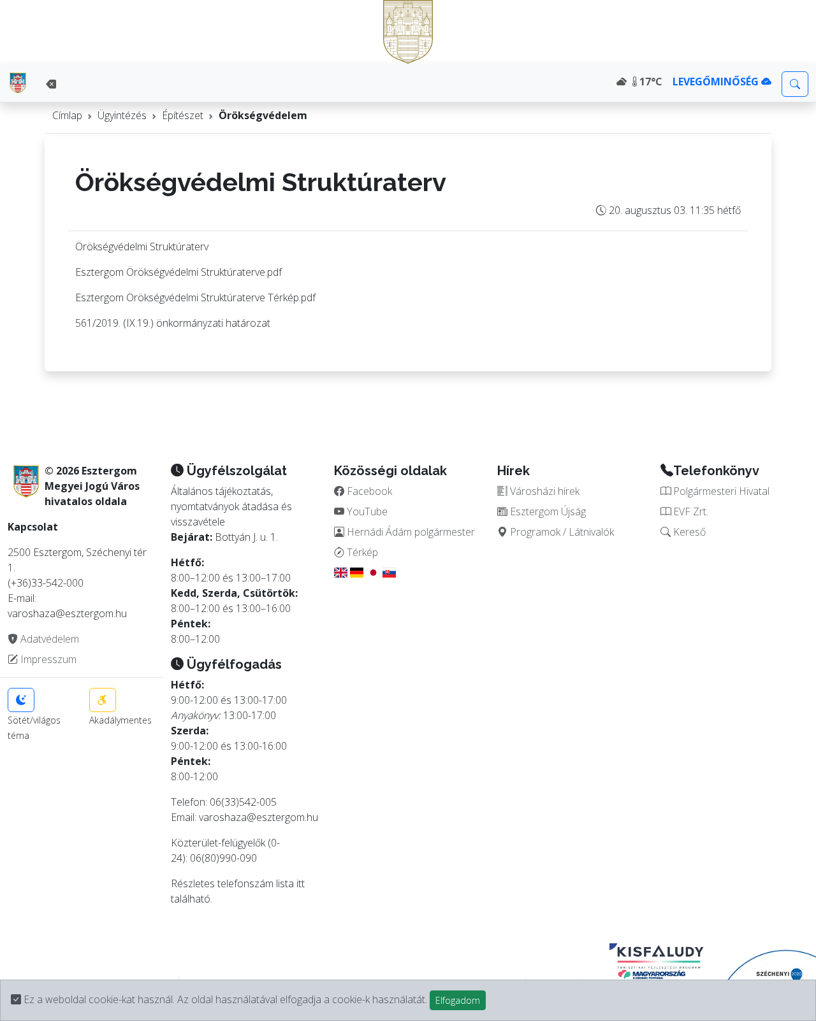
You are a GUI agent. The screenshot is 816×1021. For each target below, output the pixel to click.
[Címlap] (18, 82)
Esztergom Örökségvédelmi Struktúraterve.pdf (178, 272)
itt (300, 883)
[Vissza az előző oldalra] (51, 84)
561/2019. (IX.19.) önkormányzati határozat (172, 323)
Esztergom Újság (546, 511)
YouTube (366, 511)
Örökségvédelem (263, 115)
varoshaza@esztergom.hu (258, 817)
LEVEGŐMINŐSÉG (717, 82)
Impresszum (47, 659)
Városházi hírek (543, 491)
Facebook (368, 491)
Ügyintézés (122, 115)
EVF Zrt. (689, 511)
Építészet (182, 115)
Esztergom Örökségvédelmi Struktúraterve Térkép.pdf (195, 297)
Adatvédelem (48, 639)
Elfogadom (457, 1000)
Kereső (688, 532)
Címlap (67, 115)
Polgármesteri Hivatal (720, 491)
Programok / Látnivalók (560, 532)
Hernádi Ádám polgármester (409, 532)
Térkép (361, 552)
